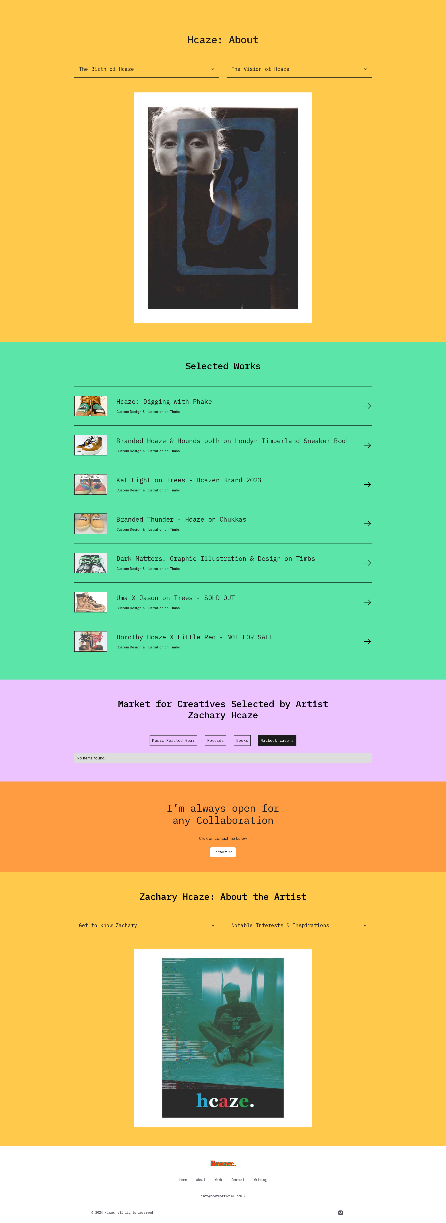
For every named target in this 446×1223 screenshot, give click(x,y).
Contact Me (223, 852)
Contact (237, 1180)
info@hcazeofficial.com (221, 1196)
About (200, 1180)
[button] (146, 69)
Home (183, 1180)
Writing (260, 1180)
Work (218, 1180)
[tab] (173, 740)
